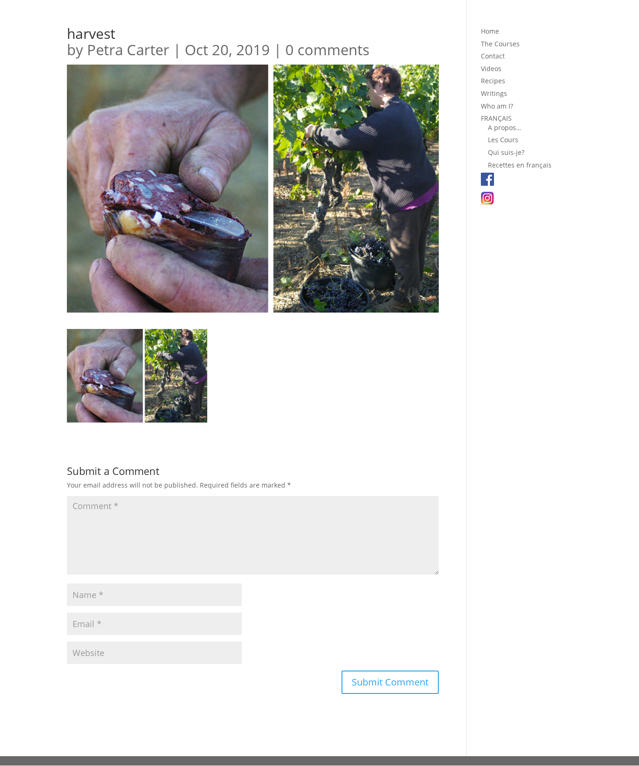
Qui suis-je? (506, 152)
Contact (493, 55)
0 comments (327, 49)
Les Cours (503, 139)
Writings (494, 93)
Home (490, 31)
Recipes (493, 80)
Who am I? (497, 106)
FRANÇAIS (496, 118)
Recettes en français (520, 164)
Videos (491, 68)
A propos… (504, 127)
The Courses (500, 43)
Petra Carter (128, 49)
